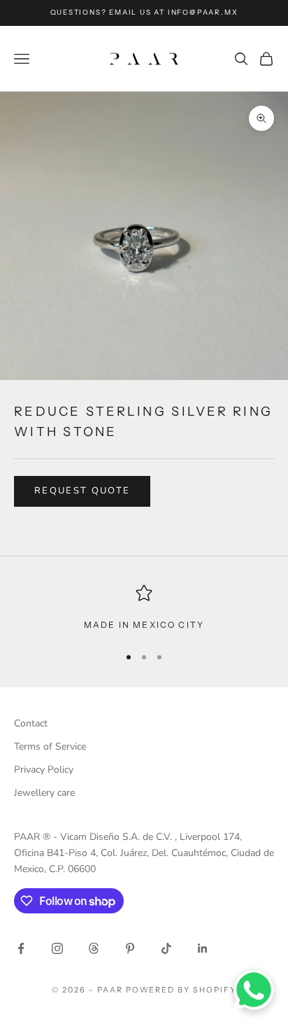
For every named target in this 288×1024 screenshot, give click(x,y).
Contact (31, 723)
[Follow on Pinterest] (130, 948)
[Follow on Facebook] (21, 948)
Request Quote (82, 490)
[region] (144, 608)
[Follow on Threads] (94, 948)
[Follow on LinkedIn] (203, 948)
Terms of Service (50, 746)
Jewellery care (44, 792)
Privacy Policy (43, 769)
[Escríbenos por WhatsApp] (253, 989)
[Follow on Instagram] (57, 948)
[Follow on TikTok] (166, 948)
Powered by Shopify (181, 990)
